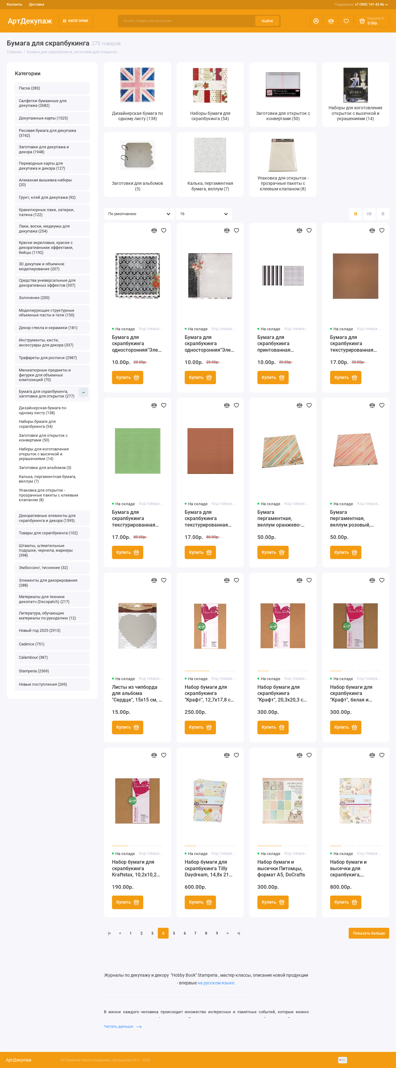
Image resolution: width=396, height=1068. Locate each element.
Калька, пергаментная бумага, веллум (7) (47, 479)
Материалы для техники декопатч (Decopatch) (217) (44, 599)
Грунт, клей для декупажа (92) (47, 197)
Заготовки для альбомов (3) (45, 467)
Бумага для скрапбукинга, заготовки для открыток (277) (47, 394)
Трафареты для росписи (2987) (48, 357)
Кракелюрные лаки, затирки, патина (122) (46, 212)
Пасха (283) (29, 88)
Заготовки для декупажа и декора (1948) (44, 149)
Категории (78, 21)
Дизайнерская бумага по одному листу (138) (42, 410)
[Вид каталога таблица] (383, 214)
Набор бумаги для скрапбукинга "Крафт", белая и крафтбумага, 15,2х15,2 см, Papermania (351, 694)
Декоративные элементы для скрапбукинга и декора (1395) (47, 518)
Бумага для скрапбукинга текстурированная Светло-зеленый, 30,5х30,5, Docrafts (133, 519)
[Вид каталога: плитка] (355, 214)
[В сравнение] (153, 230)
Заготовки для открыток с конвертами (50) (43, 438)
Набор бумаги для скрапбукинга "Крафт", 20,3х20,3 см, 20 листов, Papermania (282, 694)
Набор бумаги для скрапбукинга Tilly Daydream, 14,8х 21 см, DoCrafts (207, 869)
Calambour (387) (33, 657)
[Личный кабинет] (316, 21)
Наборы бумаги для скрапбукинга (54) (37, 424)
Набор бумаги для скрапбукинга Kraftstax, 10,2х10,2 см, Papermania (134, 869)
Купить (123, 377)
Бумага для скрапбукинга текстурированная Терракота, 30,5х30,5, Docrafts (210, 519)
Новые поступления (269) (43, 684)
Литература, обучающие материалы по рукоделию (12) (47, 615)
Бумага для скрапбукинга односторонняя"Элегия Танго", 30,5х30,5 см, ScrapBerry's (210, 344)
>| (238, 933)
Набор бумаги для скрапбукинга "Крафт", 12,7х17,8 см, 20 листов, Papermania (210, 694)
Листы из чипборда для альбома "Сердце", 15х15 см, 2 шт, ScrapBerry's (136, 694)
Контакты (14, 4)
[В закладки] (163, 230)
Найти (267, 21)
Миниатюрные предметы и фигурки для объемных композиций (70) (45, 375)
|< (109, 933)
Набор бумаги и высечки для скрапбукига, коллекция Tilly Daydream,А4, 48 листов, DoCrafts (349, 869)
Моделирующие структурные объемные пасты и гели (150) (47, 313)
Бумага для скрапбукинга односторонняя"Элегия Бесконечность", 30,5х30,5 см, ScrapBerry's (137, 344)
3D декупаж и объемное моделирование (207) (41, 266)
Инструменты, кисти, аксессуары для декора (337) (46, 342)
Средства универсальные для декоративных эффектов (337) (47, 283)
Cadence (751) (32, 644)
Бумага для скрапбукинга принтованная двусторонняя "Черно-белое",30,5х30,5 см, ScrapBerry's (280, 344)
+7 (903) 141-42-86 (359, 4)
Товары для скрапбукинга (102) (48, 533)
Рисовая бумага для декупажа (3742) (47, 133)
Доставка (36, 4)
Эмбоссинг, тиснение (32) (43, 567)
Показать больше (369, 933)
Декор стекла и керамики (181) (48, 327)
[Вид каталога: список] (369, 214)
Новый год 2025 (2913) (40, 630)
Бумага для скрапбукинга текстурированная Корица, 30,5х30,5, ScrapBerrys (351, 344)
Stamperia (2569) (34, 671)
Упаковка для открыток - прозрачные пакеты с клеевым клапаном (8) (48, 495)
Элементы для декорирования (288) (48, 583)
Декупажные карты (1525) (43, 118)
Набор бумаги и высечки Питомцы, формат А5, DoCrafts (281, 868)
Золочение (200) (34, 297)
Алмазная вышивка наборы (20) (45, 182)
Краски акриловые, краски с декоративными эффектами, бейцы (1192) (46, 247)
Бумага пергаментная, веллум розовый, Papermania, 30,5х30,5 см (350, 519)
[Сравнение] (331, 21)
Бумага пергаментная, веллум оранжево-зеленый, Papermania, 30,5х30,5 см (279, 519)
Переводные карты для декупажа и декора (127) (42, 166)
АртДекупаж (30, 20)
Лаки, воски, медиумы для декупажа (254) (44, 228)
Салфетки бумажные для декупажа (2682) (43, 103)
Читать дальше (119, 1026)
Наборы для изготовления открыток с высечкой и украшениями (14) (44, 454)
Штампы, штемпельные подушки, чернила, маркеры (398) (46, 550)
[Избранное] (346, 21)
